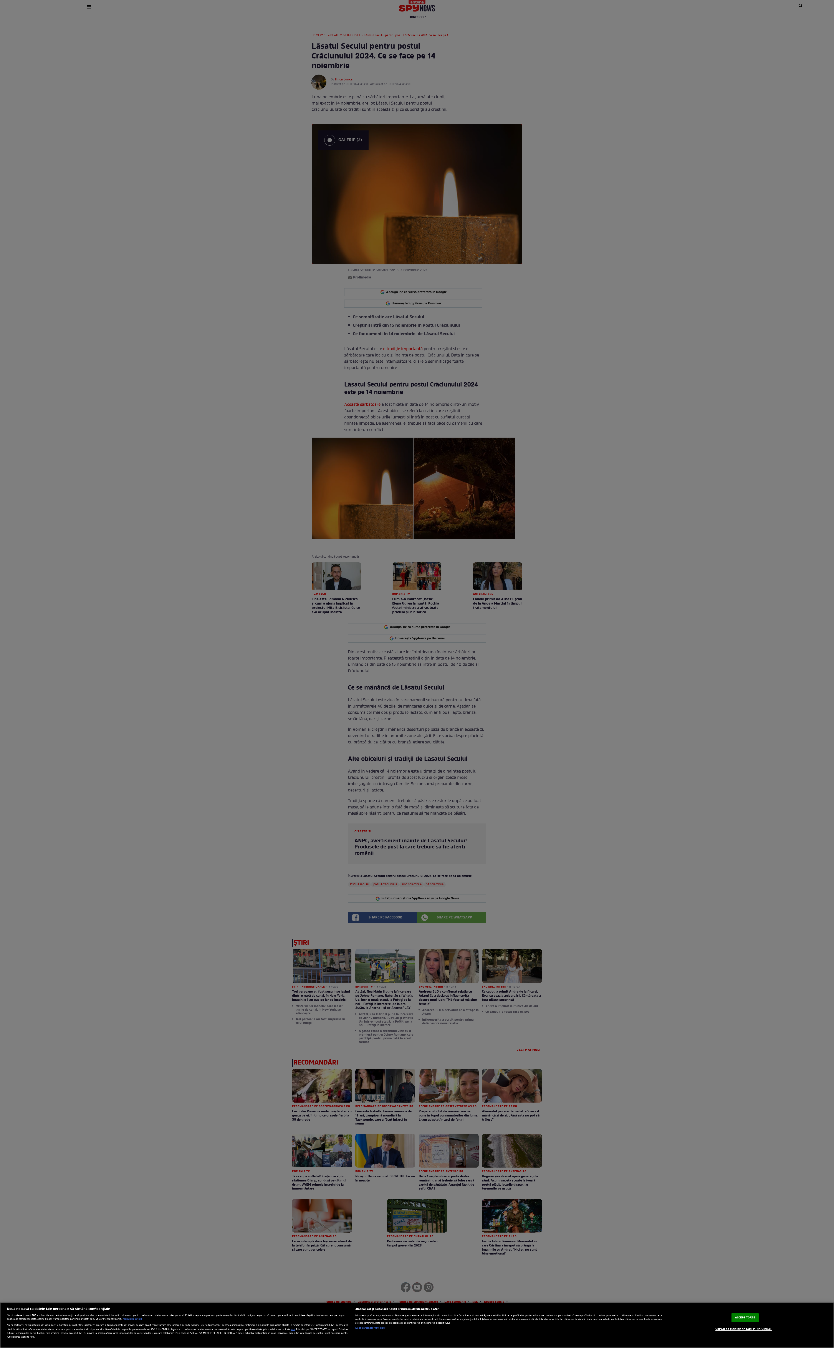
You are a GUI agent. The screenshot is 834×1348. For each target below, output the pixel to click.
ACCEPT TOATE (745, 1317)
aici (293, 1329)
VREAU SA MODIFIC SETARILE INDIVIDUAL (743, 1329)
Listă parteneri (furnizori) (370, 1328)
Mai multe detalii (132, 1319)
